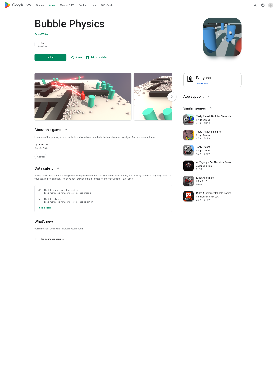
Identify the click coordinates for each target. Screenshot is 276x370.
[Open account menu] (270, 5)
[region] (98, 44)
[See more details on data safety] (45, 208)
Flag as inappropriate (49, 238)
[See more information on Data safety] (58, 168)
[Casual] (40, 156)
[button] (82, 96)
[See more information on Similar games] (210, 108)
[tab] (39, 5)
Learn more (49, 193)
